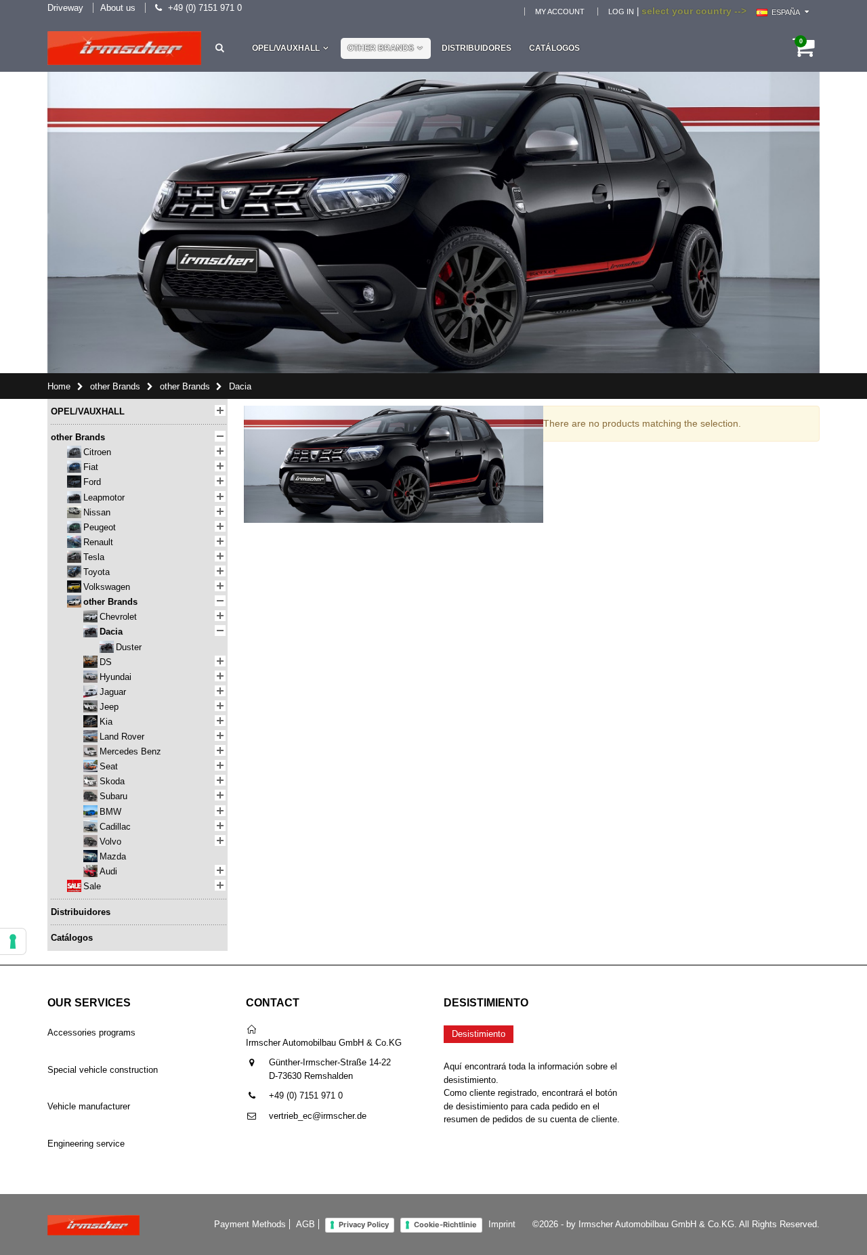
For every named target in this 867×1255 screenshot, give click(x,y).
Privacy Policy (364, 1224)
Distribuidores (476, 48)
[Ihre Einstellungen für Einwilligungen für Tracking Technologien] (13, 941)
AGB (305, 1224)
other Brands (380, 48)
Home (58, 386)
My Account (560, 11)
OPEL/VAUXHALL (286, 48)
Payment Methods (250, 1224)
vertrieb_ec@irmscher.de (317, 1116)
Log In (621, 11)
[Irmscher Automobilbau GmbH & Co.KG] (124, 48)
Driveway (65, 8)
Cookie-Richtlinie (445, 1224)
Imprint (501, 1224)
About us (117, 8)
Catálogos (554, 48)
